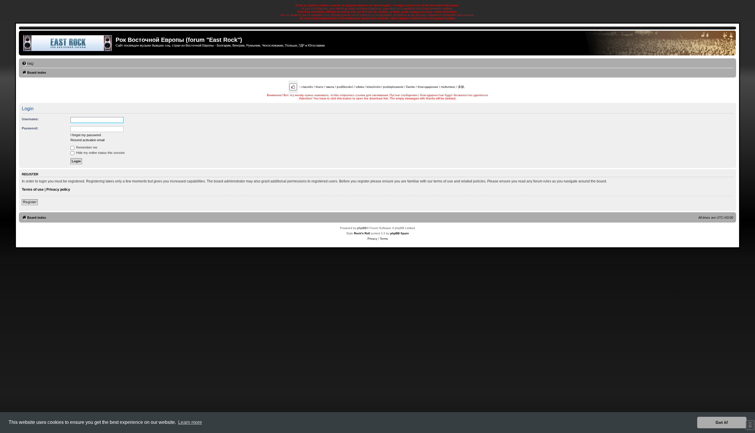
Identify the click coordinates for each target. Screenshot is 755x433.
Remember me (86, 147)
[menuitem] (28, 63)
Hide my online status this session (100, 152)
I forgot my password (85, 135)
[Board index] (68, 43)
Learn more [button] (190, 422)
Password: (30, 128)
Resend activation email (87, 140)
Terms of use (33, 189)
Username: (30, 119)
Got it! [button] (721, 422)
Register (30, 202)
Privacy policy (58, 189)
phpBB (362, 228)
